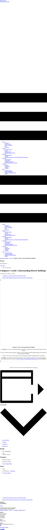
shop (36, 367)
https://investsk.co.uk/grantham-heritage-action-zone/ (28, 358)
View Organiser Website (7, 463)
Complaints (15, 510)
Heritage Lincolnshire (4, 258)
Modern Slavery (22, 510)
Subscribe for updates (4, 527)
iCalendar (4, 442)
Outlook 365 (4, 444)
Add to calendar (3, 404)
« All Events (2, 265)
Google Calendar (5, 440)
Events (10, 258)
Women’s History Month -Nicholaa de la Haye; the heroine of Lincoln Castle (17, 277)
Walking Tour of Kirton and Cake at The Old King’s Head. (14, 275)
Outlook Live (5, 446)
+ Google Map (12, 470)
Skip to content (3, 0)
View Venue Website (6, 472)
